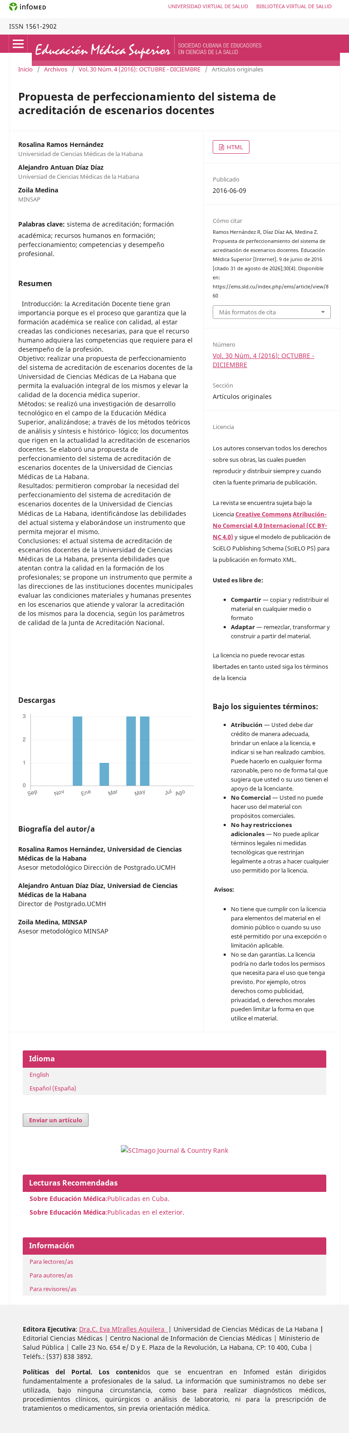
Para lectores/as (51, 1261)
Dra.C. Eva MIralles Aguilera (123, 1329)
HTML (234, 147)
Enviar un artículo (55, 1120)
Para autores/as (51, 1275)
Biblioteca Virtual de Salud (294, 6)
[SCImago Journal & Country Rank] (174, 1150)
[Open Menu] (18, 44)
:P (70, 1212)
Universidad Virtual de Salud (208, 6)
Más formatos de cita (247, 312)
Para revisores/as (53, 1289)
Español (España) (53, 1088)
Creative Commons (263, 514)
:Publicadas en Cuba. (100, 1198)
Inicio (25, 69)
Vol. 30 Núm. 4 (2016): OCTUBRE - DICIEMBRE (139, 69)
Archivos (55, 69)
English (39, 1074)
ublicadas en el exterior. (147, 1212)
